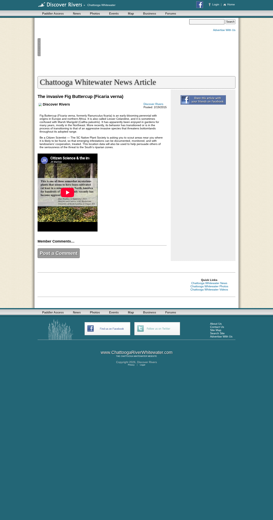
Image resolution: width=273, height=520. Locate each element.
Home (231, 4)
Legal (142, 365)
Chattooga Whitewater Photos (209, 286)
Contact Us (217, 326)
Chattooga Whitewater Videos (209, 289)
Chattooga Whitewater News (209, 283)
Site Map (215, 330)
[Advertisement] (113, 47)
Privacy (131, 365)
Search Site (217, 333)
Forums (170, 13)
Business (149, 13)
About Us (216, 323)
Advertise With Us (224, 30)
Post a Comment (59, 253)
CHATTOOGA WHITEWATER (134, 356)
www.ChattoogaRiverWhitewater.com (136, 352)
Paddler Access (53, 13)
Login (215, 4)
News (77, 13)
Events (114, 13)
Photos (95, 13)
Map (131, 13)
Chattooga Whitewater (101, 5)
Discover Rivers (153, 104)
